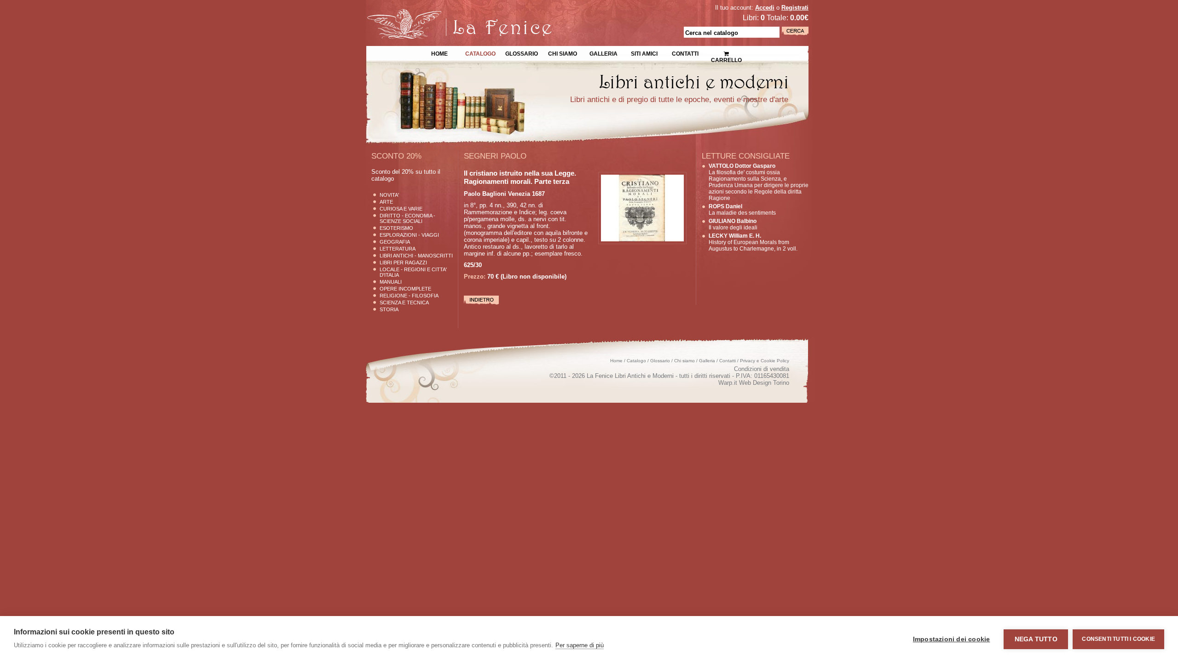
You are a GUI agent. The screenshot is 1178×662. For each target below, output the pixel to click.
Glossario (521, 53)
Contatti (685, 53)
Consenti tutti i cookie (1118, 639)
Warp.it (727, 382)
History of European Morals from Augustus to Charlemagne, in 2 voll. (753, 242)
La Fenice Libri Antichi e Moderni (446, 14)
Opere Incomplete (405, 288)
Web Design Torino (764, 382)
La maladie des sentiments (742, 209)
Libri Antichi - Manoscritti (416, 255)
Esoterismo (396, 228)
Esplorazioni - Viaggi (409, 235)
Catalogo (480, 53)
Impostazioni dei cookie (951, 639)
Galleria (603, 53)
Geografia (395, 242)
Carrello (726, 50)
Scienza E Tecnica (404, 302)
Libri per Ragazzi (403, 262)
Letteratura (398, 248)
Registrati (794, 7)
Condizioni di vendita (761, 368)
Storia (389, 309)
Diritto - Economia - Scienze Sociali (407, 218)
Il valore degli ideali (733, 224)
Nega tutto (1036, 639)
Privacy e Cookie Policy (764, 360)
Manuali (391, 282)
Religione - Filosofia (409, 295)
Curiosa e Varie (401, 208)
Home (439, 53)
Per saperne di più (579, 645)
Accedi (764, 7)
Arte (386, 202)
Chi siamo (562, 53)
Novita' (389, 195)
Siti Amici (644, 53)
